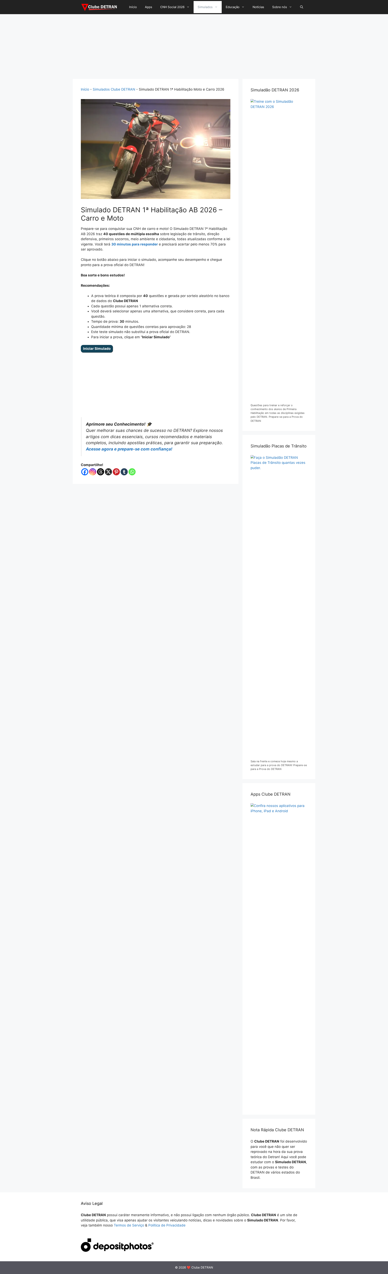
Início (133, 7)
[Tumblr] (124, 471)
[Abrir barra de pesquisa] (301, 7)
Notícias (258, 7)
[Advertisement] (194, 44)
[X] (108, 471)
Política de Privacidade (167, 1225)
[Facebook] (84, 471)
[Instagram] (92, 471)
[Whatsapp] (132, 471)
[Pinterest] (116, 471)
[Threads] (100, 471)
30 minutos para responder (134, 244)
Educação (232, 7)
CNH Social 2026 (172, 7)
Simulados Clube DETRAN (114, 89)
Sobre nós (279, 7)
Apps (148, 7)
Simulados (205, 7)
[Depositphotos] (117, 1251)
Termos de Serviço (129, 1225)
